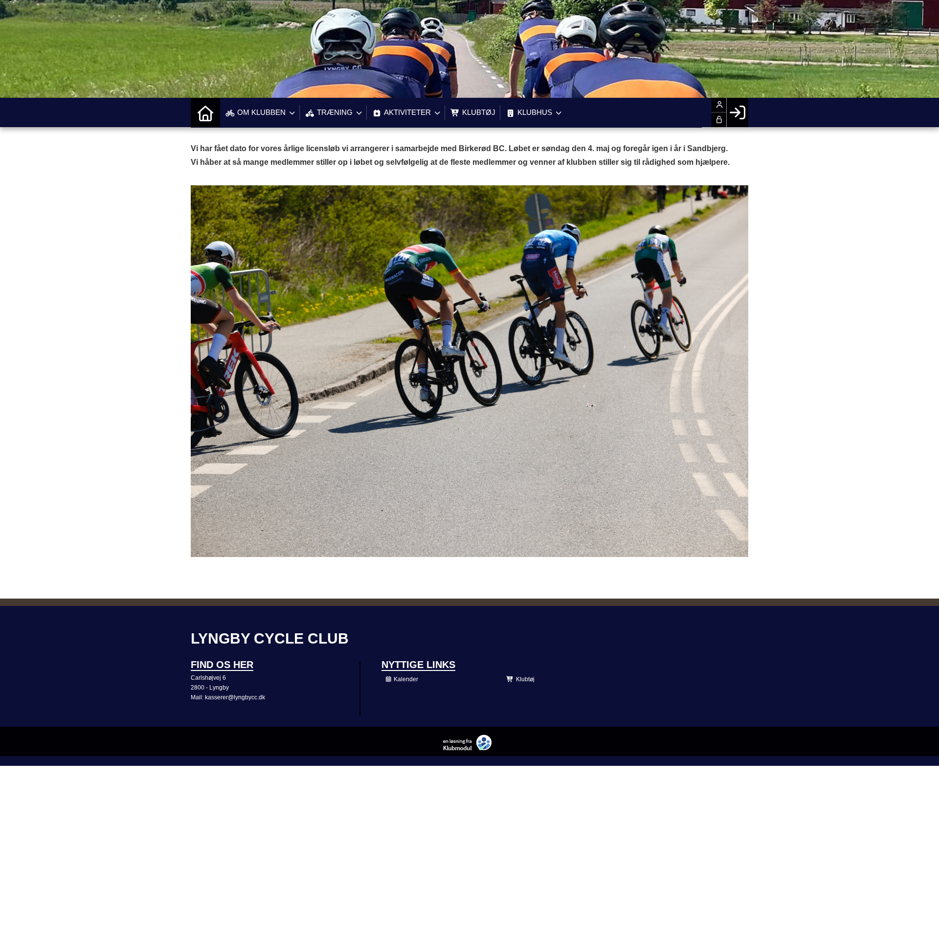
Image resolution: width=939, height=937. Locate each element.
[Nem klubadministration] (469, 748)
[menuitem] (205, 112)
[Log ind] (737, 112)
